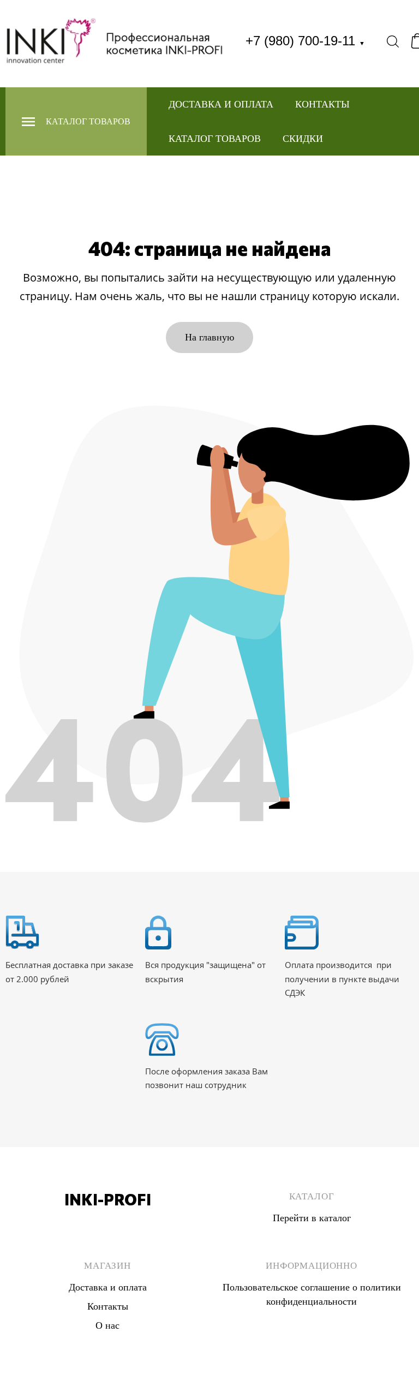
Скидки (303, 138)
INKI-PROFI (107, 1199)
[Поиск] (393, 40)
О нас (107, 1325)
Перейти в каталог (312, 1217)
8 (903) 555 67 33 (108, 1239)
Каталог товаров (215, 138)
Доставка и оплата (221, 104)
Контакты (322, 104)
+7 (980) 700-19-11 (305, 40)
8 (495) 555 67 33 (108, 1225)
